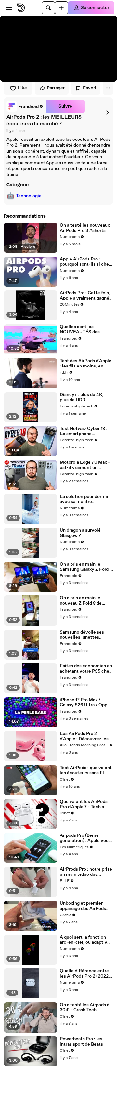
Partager (56, 88)
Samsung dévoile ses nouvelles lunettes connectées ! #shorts (82, 635)
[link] (24, 106)
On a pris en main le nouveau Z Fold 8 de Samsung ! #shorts (81, 600)
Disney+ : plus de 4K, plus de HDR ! (82, 397)
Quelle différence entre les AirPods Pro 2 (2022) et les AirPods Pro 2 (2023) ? (85, 973)
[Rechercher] (48, 7)
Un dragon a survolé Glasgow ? (80, 533)
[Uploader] (61, 7)
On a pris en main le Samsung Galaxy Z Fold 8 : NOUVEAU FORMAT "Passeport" (86, 567)
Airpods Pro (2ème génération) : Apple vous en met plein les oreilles (85, 838)
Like (22, 88)
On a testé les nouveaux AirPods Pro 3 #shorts (85, 228)
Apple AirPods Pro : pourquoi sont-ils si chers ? (86, 262)
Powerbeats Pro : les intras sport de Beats (81, 1041)
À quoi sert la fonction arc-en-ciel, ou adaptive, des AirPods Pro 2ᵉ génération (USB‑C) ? (85, 940)
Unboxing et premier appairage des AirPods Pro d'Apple (83, 906)
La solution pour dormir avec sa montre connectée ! (84, 499)
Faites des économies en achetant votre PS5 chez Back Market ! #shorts (86, 668)
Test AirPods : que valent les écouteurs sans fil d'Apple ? (86, 770)
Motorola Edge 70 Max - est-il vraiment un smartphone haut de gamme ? (85, 465)
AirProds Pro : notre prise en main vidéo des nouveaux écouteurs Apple (86, 872)
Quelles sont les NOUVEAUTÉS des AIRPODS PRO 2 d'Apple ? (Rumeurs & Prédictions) (85, 329)
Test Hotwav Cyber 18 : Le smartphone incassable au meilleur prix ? (83, 431)
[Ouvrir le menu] (9, 7)
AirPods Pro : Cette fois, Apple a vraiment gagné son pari (85, 295)
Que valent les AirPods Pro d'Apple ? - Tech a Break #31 (84, 804)
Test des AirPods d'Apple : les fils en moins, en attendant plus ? (85, 363)
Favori (89, 88)
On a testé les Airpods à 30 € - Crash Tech (84, 1007)
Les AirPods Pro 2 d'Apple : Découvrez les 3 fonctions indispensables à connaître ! (86, 736)
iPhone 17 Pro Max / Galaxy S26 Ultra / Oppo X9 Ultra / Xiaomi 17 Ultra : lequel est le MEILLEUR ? (86, 702)
